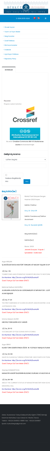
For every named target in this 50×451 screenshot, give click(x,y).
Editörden (38, 253)
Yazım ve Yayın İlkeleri (12, 32)
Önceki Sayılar (9, 27)
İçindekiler (29, 253)
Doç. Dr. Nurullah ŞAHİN (33, 225)
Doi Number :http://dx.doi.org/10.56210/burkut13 (20, 360)
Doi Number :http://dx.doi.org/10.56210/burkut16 (20, 309)
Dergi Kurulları (9, 36)
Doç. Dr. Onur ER (31, 211)
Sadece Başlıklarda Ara (13, 180)
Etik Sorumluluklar (10, 45)
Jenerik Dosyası (31, 249)
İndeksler (7, 50)
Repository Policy (10, 59)
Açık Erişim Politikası (11, 54)
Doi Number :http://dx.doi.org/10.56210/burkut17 (20, 277)
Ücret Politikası (9, 41)
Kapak (41, 249)
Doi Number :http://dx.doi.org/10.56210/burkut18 (20, 389)
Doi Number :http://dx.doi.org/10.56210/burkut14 (20, 335)
